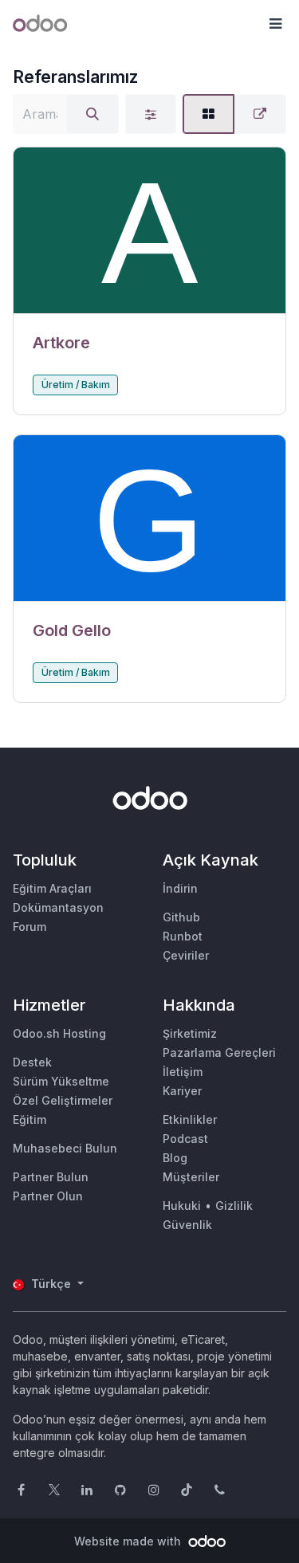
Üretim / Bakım (75, 385)
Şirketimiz (190, 1033)
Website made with (129, 1541)
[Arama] (92, 114)
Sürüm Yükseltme (61, 1081)
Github (181, 917)
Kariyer (182, 1091)
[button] (275, 24)
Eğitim (29, 1119)
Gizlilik (234, 1205)
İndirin (180, 888)
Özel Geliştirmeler (62, 1100)
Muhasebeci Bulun (65, 1148)
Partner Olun (48, 1196)
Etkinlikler (190, 1119)
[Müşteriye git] (149, 230)
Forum (29, 926)
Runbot (183, 936)
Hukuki (182, 1205)
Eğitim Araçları (52, 888)
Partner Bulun (51, 1177)
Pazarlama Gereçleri (219, 1052)
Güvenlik (187, 1224)
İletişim (183, 1071)
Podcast (185, 1138)
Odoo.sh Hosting (59, 1033)
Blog (175, 1157)
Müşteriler (191, 1177)
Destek (32, 1062)
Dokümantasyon (58, 907)
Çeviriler (186, 955)
